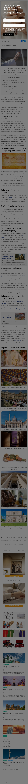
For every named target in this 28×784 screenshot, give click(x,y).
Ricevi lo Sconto (8, 34)
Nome (4, 18)
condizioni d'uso (17, 28)
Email (4, 23)
